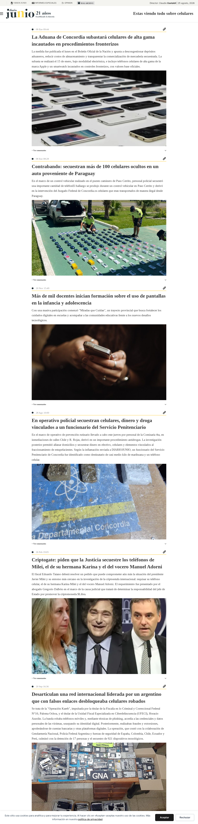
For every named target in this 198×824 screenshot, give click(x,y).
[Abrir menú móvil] (1, 13)
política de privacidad (90, 819)
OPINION (68, 3)
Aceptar (164, 817)
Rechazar (185, 817)
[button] (99, 150)
